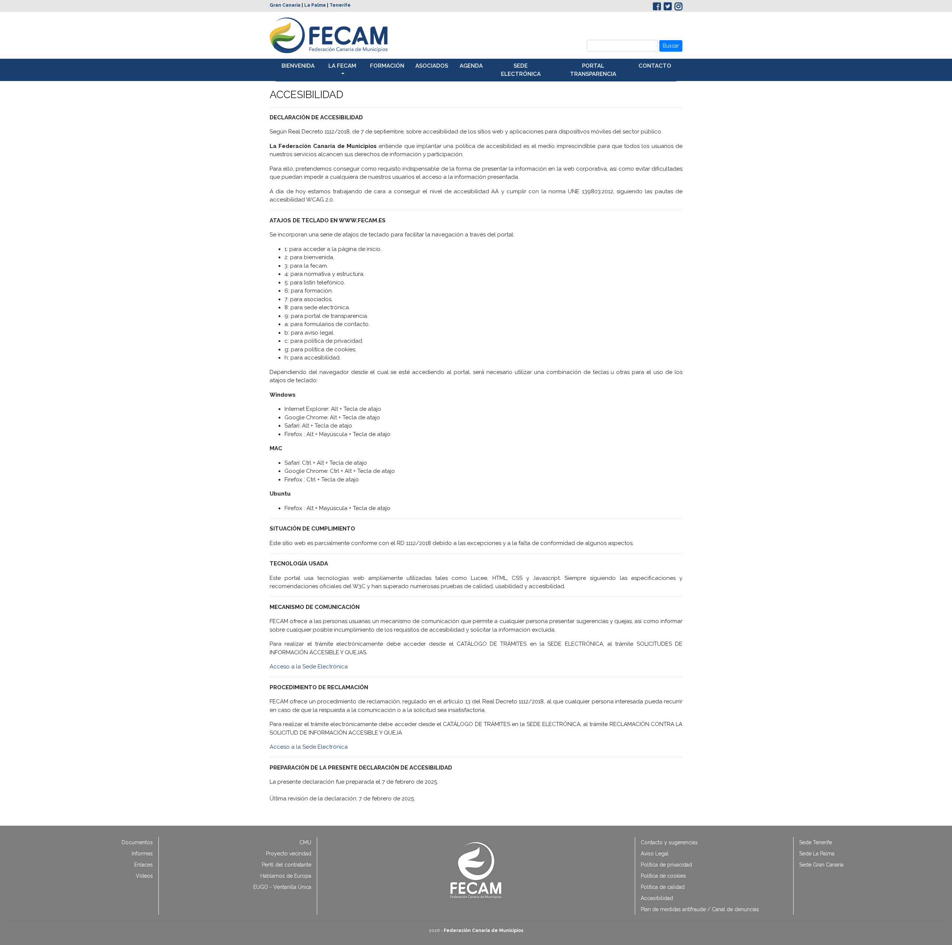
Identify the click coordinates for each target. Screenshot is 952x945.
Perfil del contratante (286, 865)
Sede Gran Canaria (821, 865)
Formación (387, 65)
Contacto (655, 65)
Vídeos (144, 876)
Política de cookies (663, 876)
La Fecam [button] (342, 65)
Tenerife (340, 5)
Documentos (137, 842)
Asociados (431, 65)
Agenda (471, 65)
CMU (305, 842)
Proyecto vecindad (288, 854)
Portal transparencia (593, 70)
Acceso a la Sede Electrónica (309, 666)
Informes (142, 854)
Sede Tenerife (815, 842)
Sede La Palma (816, 854)
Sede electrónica (521, 70)
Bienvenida (298, 65)
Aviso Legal (655, 854)
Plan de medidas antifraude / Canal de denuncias (700, 909)
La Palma (315, 5)
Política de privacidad (666, 865)
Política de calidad (663, 887)
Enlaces (143, 865)
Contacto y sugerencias (669, 842)
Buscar (671, 46)
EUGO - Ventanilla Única (282, 887)
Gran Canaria (285, 5)
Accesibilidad (657, 898)
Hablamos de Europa (285, 876)
